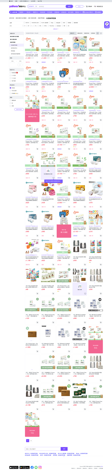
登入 (79, 6)
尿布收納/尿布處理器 (15, 53)
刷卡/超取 (70, 12)
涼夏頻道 (56, 12)
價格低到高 (79, 33)
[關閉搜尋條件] (36, 6)
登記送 (28, 12)
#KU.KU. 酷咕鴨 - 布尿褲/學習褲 (66, 453)
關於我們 (79, 468)
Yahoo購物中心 (17, 6)
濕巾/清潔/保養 (13, 39)
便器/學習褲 (12, 42)
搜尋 (64, 449)
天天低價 (49, 12)
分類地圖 (101, 468)
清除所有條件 (19, 109)
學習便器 (13, 51)
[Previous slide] (26, 44)
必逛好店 (63, 12)
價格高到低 (86, 33)
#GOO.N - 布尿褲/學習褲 (31, 453)
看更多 (77, 12)
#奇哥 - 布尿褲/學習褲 (45, 455)
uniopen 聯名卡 (89, 12)
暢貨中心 (35, 12)
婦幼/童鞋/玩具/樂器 (14, 36)
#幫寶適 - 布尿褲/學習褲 (59, 455)
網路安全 (90, 468)
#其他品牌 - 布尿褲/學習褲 (31, 455)
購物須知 (85, 468)
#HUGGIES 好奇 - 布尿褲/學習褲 (47, 453)
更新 (102, 466)
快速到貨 (42, 12)
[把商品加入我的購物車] (37, 62)
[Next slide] (38, 44)
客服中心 (73, 468)
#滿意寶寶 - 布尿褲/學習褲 (73, 455)
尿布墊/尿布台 (14, 48)
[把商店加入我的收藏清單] (53, 178)
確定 (20, 65)
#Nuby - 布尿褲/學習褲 (81, 453)
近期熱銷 (93, 33)
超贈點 (99, 12)
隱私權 (95, 468)
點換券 (21, 12)
